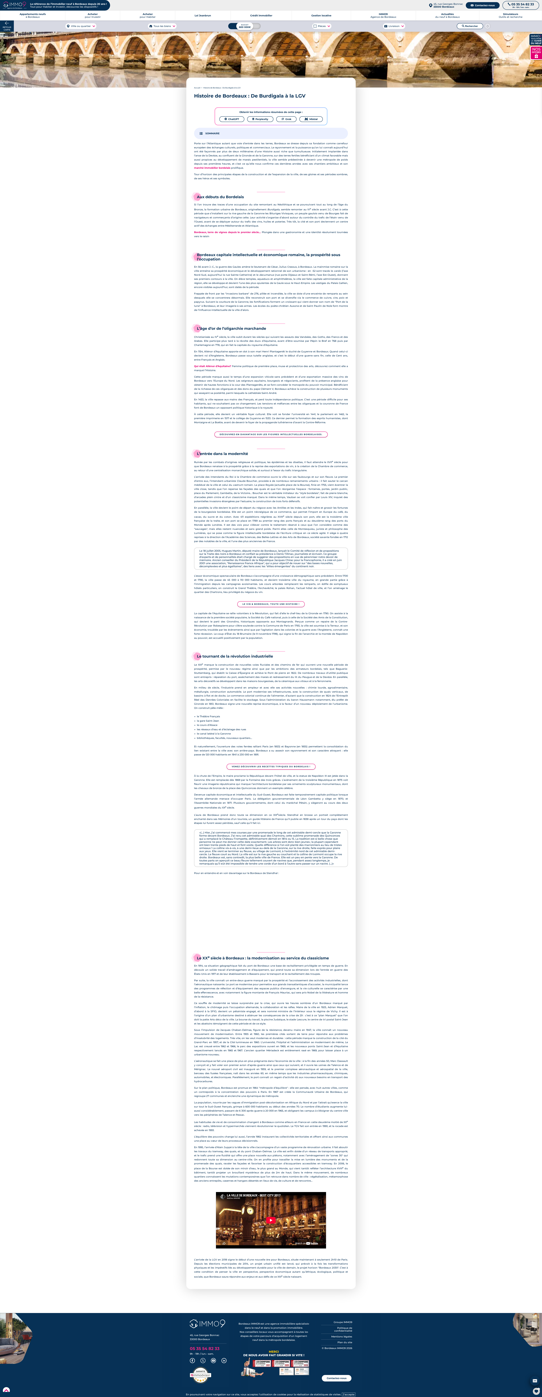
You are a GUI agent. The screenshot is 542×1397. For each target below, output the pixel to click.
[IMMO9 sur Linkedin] (224, 1361)
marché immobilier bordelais (212, 167)
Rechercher (470, 26)
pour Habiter (148, 15)
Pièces (322, 26)
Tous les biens (162, 26)
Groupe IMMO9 (343, 1322)
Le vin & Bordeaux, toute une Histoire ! (271, 604)
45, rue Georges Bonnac (448, 5)
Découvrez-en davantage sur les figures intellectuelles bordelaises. (271, 434)
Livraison (394, 26)
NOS (536, 52)
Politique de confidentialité (343, 1329)
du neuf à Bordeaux (447, 15)
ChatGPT (232, 119)
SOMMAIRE (212, 133)
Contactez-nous (483, 5)
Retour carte (7, 28)
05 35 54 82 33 (204, 1348)
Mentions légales (341, 1336)
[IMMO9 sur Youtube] (213, 1361)
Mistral (311, 119)
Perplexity (260, 119)
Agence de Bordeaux (383, 15)
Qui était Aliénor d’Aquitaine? (212, 366)
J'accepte (348, 1394)
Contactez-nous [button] (337, 1378)
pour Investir (93, 15)
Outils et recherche (510, 15)
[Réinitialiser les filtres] (487, 26)
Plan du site (344, 1342)
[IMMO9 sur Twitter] (203, 1361)
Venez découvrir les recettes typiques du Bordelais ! (271, 766)
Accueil (197, 88)
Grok (286, 119)
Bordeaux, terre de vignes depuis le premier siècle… (227, 232)
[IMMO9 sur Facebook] (192, 1361)
